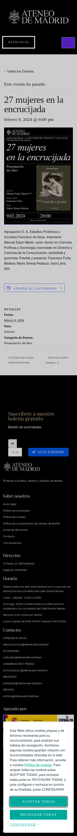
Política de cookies (38, 764)
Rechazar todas (39, 814)
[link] (38, 764)
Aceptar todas (38, 801)
